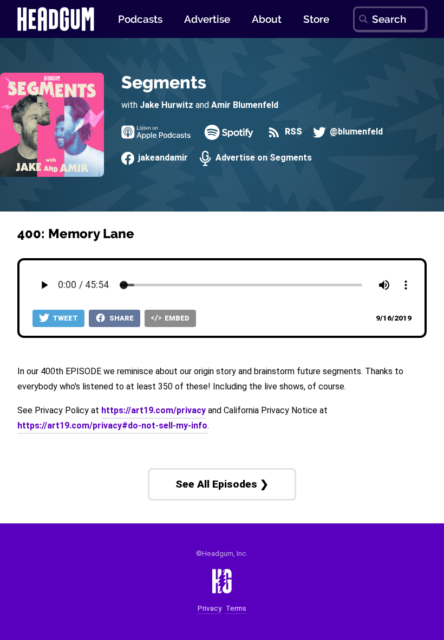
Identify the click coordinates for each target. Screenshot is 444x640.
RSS (292, 132)
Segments (163, 82)
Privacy (209, 608)
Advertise (207, 19)
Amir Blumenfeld (244, 105)
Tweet (64, 318)
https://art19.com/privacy (153, 410)
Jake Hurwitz (166, 105)
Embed (176, 318)
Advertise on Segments (262, 158)
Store (316, 19)
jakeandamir (162, 158)
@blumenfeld (355, 132)
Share (121, 318)
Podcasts (140, 19)
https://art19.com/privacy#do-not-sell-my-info (112, 425)
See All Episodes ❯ (222, 484)
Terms (236, 608)
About (267, 19)
